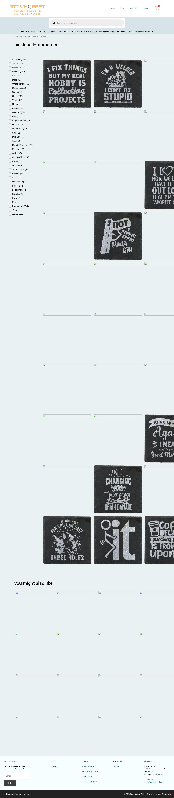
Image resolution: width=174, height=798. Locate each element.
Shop (112, 8)
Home (16, 36)
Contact (146, 8)
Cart (122, 8)
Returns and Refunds (89, 782)
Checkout (133, 8)
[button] (23, 59)
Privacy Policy (87, 777)
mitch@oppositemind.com (153, 782)
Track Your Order (88, 766)
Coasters (54, 766)
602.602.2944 (149, 779)
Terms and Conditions (90, 771)
